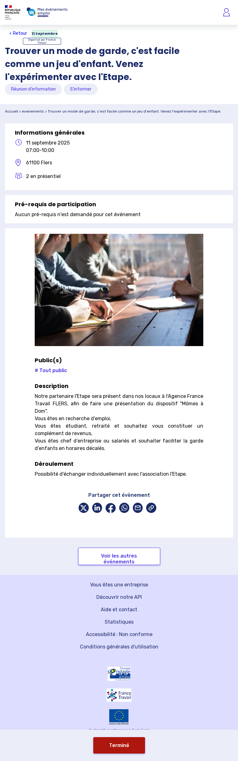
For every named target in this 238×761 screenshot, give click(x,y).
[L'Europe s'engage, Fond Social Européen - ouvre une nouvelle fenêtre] (119, 674)
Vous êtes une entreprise (119, 585)
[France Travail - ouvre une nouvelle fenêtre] (119, 695)
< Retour (18, 33)
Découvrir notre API (119, 597)
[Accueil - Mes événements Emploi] (47, 12)
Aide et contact (119, 609)
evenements (33, 111)
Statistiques (119, 622)
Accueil (11, 111)
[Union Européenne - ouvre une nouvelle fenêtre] (119, 716)
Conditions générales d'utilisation (119, 647)
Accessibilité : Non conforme (119, 634)
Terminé (119, 745)
